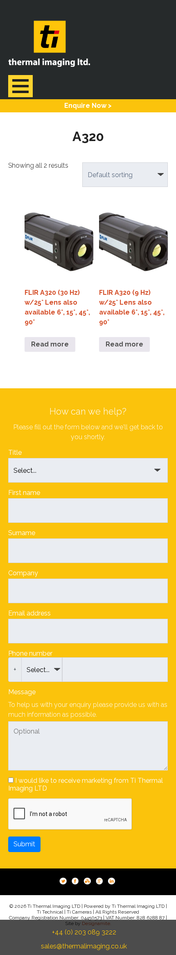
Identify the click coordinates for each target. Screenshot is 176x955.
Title (15, 452)
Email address (29, 613)
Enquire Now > (88, 105)
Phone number (30, 653)
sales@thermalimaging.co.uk (84, 946)
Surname (21, 533)
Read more (50, 344)
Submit (24, 844)
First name (24, 493)
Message (22, 692)
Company (23, 573)
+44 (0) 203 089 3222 (84, 932)
